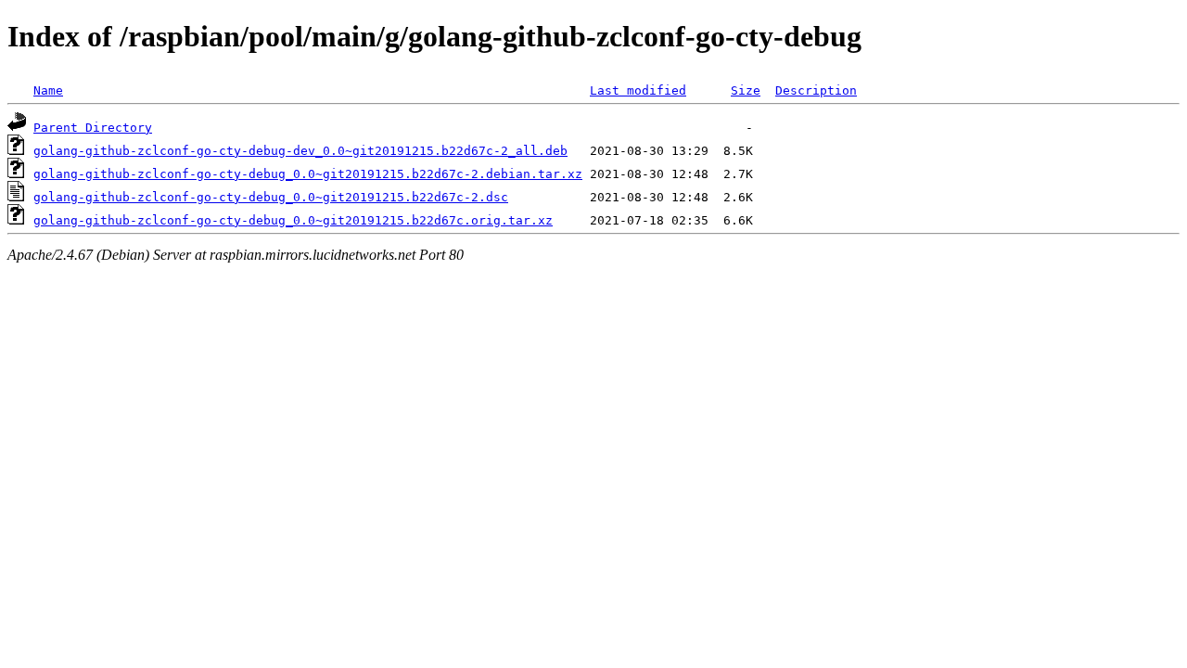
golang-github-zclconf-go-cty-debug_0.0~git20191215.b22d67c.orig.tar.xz (293, 220)
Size (745, 90)
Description (816, 90)
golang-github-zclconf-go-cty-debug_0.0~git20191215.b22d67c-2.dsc (270, 197)
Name (48, 90)
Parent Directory (92, 128)
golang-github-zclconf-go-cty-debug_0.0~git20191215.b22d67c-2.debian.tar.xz (307, 174)
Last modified (638, 90)
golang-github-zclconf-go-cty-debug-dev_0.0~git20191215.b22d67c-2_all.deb (300, 151)
